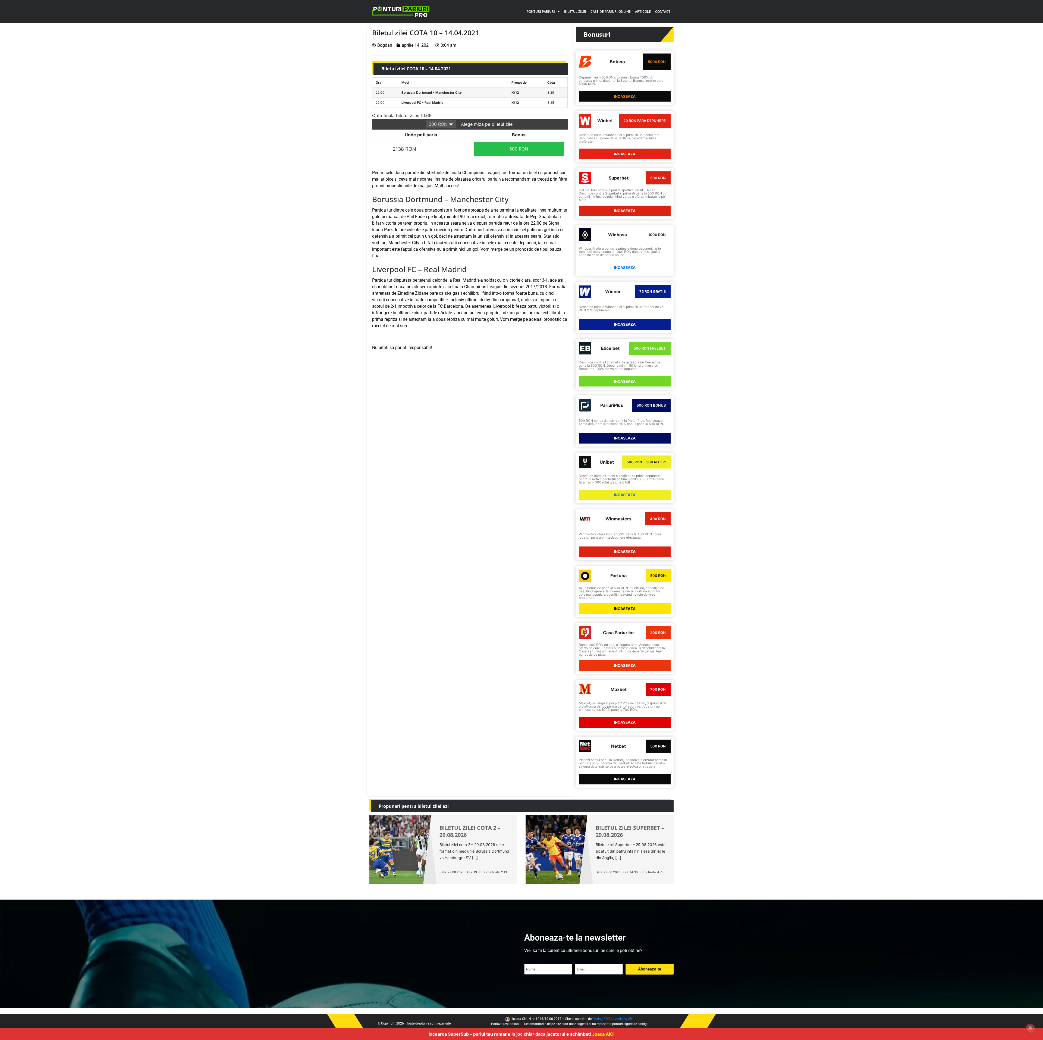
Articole (643, 11)
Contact (662, 11)
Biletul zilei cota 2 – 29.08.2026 (469, 831)
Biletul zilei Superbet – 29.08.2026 (630, 831)
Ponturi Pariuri (541, 11)
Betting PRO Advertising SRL (612, 1019)
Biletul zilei (575, 11)
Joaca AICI (603, 1034)
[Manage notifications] (1030, 1028)
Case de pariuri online (610, 11)
